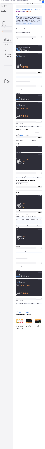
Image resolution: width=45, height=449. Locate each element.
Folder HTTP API (6, 37)
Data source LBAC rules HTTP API (7, 53)
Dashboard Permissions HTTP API (7, 48)
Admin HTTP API (7, 43)
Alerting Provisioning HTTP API (8, 44)
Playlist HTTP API (6, 38)
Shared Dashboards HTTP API (8, 71)
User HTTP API (6, 78)
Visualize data (3, 23)
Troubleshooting (4, 25)
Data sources (3, 21)
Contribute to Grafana (5, 28)
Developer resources (27, 9)
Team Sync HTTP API (7, 77)
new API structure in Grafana (28, 23)
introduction (21, 84)
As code (3, 24)
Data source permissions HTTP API (8, 55)
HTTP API (35, 9)
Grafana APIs (32, 9)
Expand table (39, 72)
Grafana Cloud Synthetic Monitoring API (6, 83)
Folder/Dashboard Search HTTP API (8, 58)
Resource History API (6, 39)
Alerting (3, 22)
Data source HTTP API (7, 51)
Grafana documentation (22, 9)
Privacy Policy (12, 0)
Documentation (17, 9)
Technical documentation (4, 5)
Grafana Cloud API (6, 80)
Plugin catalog (3, 6)
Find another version (3, 11)
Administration (4, 20)
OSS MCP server (5, 27)
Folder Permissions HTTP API (8, 56)
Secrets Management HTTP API (7, 40)
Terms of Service (7, 0)
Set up (3, 19)
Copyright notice (4, 84)
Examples (5, 79)
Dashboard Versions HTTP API (8, 50)
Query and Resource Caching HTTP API (7, 65)
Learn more (29, 0)
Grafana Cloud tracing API (7, 81)
